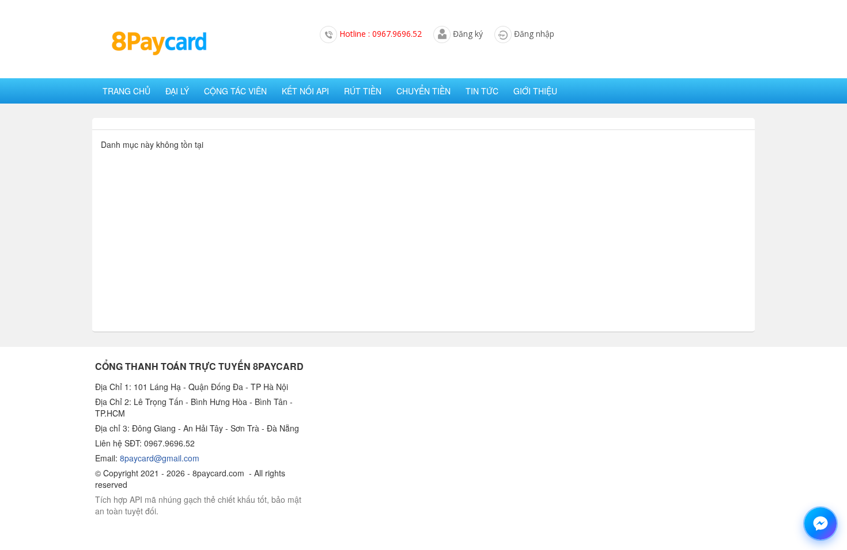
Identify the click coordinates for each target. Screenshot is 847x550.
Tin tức (482, 91)
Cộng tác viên (235, 91)
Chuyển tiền (423, 91)
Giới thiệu (535, 91)
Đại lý (177, 91)
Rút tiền (362, 91)
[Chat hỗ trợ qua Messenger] (820, 523)
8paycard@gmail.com (159, 458)
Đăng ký (468, 33)
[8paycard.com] (158, 43)
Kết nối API (305, 91)
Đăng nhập (534, 33)
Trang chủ (126, 91)
